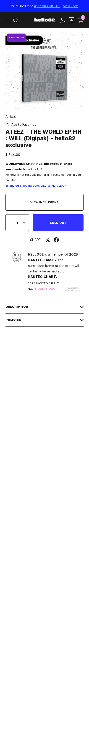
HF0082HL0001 (44, 289)
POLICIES (13, 320)
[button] (20, 124)
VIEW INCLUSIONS (44, 202)
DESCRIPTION (16, 307)
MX (71, 20)
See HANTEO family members (72, 289)
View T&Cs (71, 6)
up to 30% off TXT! (47, 6)
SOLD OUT (58, 223)
